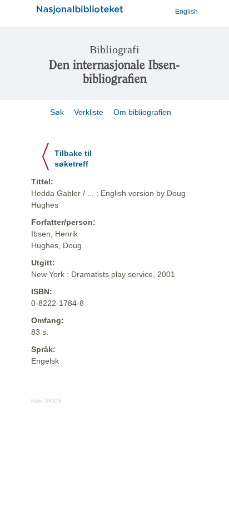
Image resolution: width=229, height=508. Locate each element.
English (186, 12)
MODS (53, 401)
